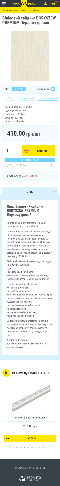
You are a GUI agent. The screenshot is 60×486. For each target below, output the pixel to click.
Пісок (11, 98)
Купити (42, 150)
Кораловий (27, 98)
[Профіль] (45, 3)
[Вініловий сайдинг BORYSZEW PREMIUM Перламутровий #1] (30, 55)
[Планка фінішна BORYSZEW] (30, 398)
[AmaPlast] (25, 3)
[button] (10, 447)
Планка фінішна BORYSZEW (30, 417)
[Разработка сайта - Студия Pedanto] (30, 478)
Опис (30, 191)
